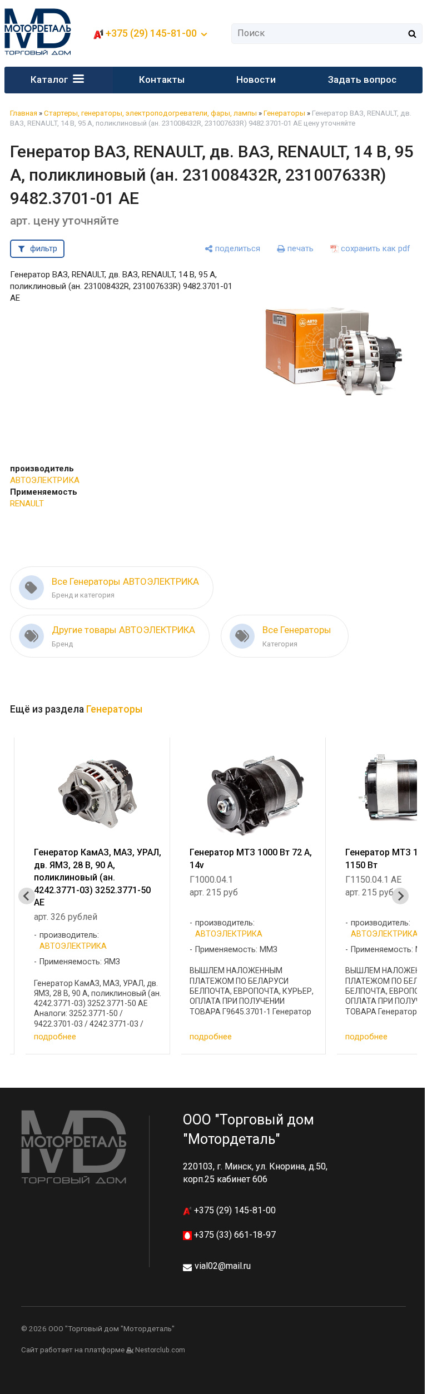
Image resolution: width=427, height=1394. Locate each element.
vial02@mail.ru (223, 1266)
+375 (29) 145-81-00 (234, 1210)
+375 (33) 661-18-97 (234, 1234)
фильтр (43, 248)
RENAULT (27, 504)
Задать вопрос (362, 79)
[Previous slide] (26, 896)
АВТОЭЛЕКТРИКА (45, 480)
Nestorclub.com (160, 1350)
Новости (256, 79)
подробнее (55, 1037)
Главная (23, 113)
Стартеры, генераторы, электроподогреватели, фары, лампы (150, 113)
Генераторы (284, 113)
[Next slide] (400, 896)
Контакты (162, 79)
